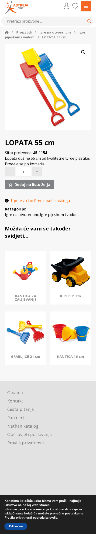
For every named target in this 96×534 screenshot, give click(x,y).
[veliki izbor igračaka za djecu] (16, 7)
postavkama (74, 513)
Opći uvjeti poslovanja (29, 434)
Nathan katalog (22, 426)
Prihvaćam (16, 526)
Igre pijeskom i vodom (59, 214)
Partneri (15, 417)
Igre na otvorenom (21, 214)
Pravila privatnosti (25, 443)
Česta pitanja (20, 409)
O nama (15, 392)
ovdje (53, 517)
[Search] (88, 21)
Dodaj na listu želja (32, 184)
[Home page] (7, 32)
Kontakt (15, 401)
